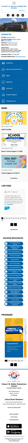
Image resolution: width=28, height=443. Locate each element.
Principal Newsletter (12, 343)
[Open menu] (2, 10)
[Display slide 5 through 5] (11, 218)
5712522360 (14, 395)
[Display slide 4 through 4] (9, 218)
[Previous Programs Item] (11, 364)
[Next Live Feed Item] (15, 224)
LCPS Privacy (14, 417)
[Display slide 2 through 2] (4, 218)
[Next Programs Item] (15, 364)
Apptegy (17, 441)
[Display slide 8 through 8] (18, 218)
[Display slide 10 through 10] (23, 218)
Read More (10, 204)
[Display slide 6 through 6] (14, 218)
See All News (14, 178)
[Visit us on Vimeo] (18, 15)
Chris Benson (7, 40)
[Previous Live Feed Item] (11, 224)
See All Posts (14, 229)
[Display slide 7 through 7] (16, 218)
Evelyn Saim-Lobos (20, 56)
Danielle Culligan (11, 37)
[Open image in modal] (7, 208)
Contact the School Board (14, 407)
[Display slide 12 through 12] (2, 220)
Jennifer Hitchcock (13, 43)
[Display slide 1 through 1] (2, 218)
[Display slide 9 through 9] (21, 218)
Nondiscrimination (14, 419)
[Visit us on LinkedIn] (22, 15)
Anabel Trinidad (16, 39)
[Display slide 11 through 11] (25, 218)
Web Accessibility (14, 414)
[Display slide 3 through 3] (7, 218)
